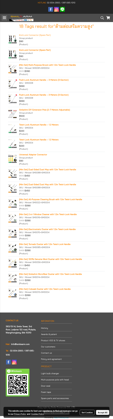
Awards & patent (49, 334)
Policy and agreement (51, 359)
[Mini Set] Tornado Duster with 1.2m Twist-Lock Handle (44, 244)
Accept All (102, 412)
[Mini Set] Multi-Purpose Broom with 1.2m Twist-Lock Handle (47, 65)
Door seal (45, 386)
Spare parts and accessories (55, 398)
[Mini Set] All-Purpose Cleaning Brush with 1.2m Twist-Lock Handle (50, 199)
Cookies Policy (37, 413)
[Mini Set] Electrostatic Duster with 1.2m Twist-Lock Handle (47, 229)
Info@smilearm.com (20, 344)
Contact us (46, 353)
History (44, 328)
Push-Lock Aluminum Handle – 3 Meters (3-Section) (44, 80)
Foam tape (46, 392)
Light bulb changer (50, 373)
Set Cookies (87, 412)
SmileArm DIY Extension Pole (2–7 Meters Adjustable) (44, 109)
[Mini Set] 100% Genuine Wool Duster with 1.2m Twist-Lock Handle (50, 259)
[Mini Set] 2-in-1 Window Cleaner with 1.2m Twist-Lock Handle (48, 214)
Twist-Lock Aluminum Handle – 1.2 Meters (39, 124)
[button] (101, 18)
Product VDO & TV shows (53, 340)
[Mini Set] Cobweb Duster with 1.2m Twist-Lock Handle (45, 289)
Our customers (48, 346)
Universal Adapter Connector (33, 154)
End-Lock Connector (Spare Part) (35, 35)
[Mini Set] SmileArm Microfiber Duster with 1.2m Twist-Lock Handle (50, 274)
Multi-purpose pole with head (55, 379)
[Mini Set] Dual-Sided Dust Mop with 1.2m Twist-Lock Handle (47, 169)
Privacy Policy (20, 413)
